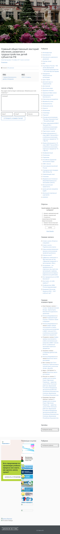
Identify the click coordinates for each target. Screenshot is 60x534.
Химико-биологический (51, 223)
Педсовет (46, 115)
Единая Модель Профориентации (37, 31)
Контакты (29, 9)
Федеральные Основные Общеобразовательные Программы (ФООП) (50, 180)
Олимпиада (46, 113)
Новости (50, 16)
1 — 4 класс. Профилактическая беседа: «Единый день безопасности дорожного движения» (51, 309)
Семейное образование (36, 20)
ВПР (44, 63)
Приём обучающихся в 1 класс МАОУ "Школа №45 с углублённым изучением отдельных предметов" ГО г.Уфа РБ (50, 137)
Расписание (46, 155)
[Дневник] (27, 469)
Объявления (10, 67)
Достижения (46, 86)
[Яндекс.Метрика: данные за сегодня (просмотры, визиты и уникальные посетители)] (6, 519)
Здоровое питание (48, 90)
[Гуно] (27, 491)
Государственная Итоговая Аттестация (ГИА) (45, 9)
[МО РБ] (27, 478)
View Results (50, 231)
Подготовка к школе (49, 131)
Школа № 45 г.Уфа (8, 10)
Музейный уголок (48, 101)
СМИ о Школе (47, 164)
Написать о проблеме (13, 477)
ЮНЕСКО (26, 23)
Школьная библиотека (23, 20)
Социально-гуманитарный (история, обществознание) (49, 219)
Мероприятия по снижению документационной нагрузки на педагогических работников (37, 37)
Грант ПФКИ (46, 79)
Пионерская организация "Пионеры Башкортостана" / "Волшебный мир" (50, 119)
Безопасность (42, 16)
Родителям (46, 157)
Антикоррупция (47, 52)
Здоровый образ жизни (50, 93)
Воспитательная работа (50, 20)
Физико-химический (50, 215)
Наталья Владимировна (49, 316)
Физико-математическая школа (45, 12)
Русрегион (4, 62)
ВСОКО (50, 23)
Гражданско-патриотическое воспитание (47, 75)
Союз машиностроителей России (39, 23)
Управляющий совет (49, 174)
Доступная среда (48, 88)
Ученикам (46, 176)
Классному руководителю (50, 99)
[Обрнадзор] (27, 496)
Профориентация (48, 153)
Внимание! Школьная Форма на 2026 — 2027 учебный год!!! (49, 291)
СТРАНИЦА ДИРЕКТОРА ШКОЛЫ (27, 12)
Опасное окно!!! (47, 255)
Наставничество (47, 103)
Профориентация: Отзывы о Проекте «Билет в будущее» (50, 319)
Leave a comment (25, 60)
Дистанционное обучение (30, 16)
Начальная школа (48, 106)
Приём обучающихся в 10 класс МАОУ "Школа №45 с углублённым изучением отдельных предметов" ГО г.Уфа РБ (50, 146)
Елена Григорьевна (6, 60)
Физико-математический (51, 213)
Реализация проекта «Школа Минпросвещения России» (37, 27)
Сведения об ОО (21, 9)
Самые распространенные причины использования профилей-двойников (50, 251)
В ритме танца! (47, 61)
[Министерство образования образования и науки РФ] (27, 473)
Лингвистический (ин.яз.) (51, 224)
